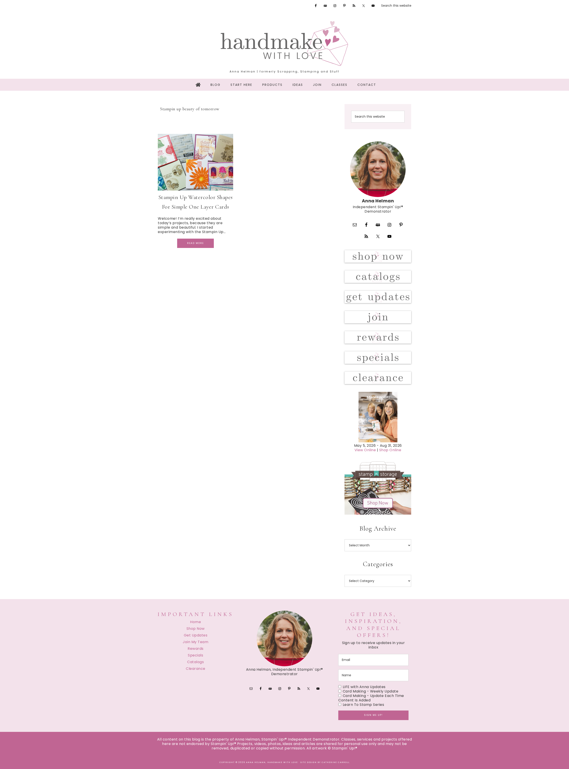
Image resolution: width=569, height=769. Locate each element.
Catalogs (195, 661)
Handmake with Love (284, 43)
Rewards (196, 648)
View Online (365, 450)
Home (195, 621)
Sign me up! (373, 715)
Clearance (195, 668)
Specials (195, 655)
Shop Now (195, 628)
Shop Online (390, 450)
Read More (195, 243)
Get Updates (196, 635)
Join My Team (195, 641)
